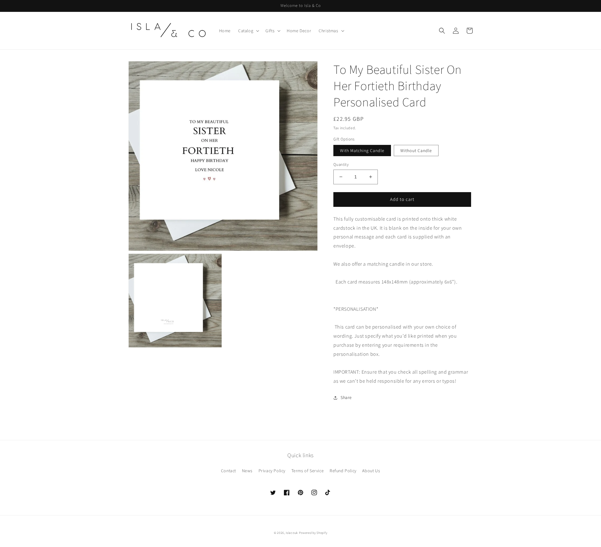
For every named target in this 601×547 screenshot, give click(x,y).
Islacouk (292, 533)
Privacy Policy (272, 470)
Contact (228, 470)
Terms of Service (307, 470)
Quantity (341, 164)
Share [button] (346, 397)
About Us (371, 470)
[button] (248, 30)
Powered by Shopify (313, 533)
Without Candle (416, 150)
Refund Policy (343, 470)
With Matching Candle (362, 150)
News (247, 470)
